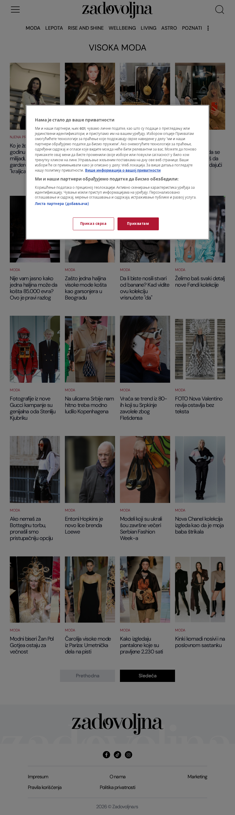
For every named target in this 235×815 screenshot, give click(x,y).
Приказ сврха (93, 223)
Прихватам (138, 223)
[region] (117, 172)
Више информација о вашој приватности (123, 170)
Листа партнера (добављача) (62, 204)
